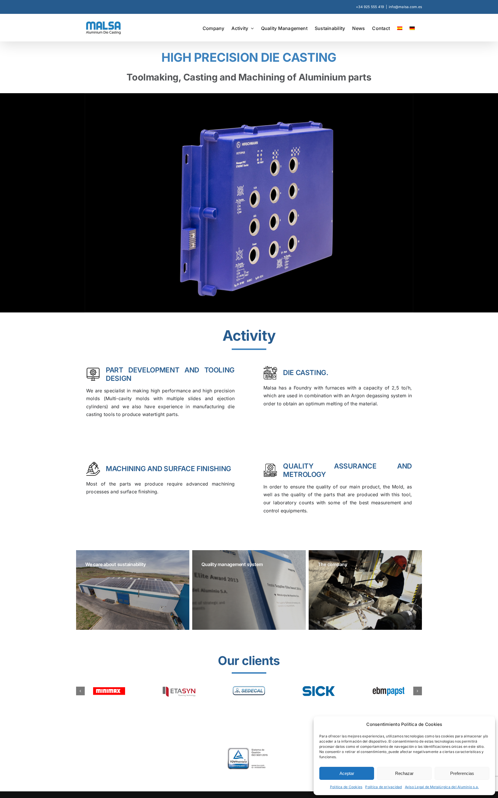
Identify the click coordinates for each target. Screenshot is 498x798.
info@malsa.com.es (405, 7)
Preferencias (462, 773)
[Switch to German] (412, 27)
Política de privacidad (383, 787)
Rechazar (404, 773)
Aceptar (346, 773)
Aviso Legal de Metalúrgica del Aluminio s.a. (442, 787)
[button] (80, 694)
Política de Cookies (346, 787)
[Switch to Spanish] (399, 27)
